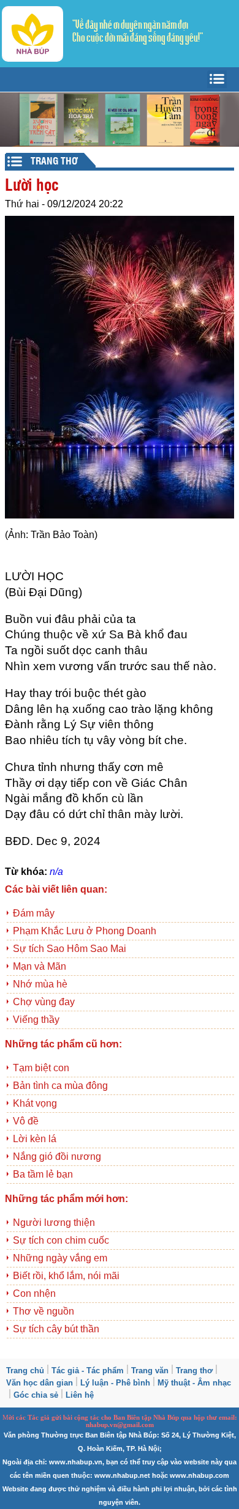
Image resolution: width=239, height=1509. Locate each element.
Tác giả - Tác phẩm (87, 1370)
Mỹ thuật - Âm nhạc (194, 1382)
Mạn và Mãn (39, 966)
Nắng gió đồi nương (57, 1156)
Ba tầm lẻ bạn (43, 1174)
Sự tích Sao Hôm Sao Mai (69, 948)
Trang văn (150, 1370)
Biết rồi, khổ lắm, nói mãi (66, 1276)
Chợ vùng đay (44, 1002)
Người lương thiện (54, 1222)
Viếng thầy (36, 1019)
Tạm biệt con (41, 1068)
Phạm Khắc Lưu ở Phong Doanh (84, 931)
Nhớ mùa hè (40, 984)
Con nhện (34, 1293)
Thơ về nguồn (43, 1311)
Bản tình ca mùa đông (60, 1085)
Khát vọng (35, 1103)
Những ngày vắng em (60, 1258)
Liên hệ (80, 1395)
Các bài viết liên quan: (56, 889)
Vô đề (26, 1121)
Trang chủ (25, 1370)
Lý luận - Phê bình (115, 1382)
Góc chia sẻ (35, 1395)
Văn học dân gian (39, 1382)
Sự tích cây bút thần (56, 1329)
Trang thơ (194, 1370)
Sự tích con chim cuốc (61, 1240)
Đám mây (34, 913)
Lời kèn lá (34, 1139)
